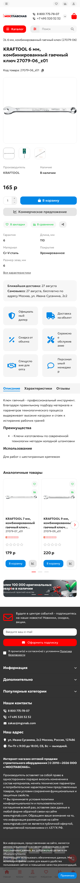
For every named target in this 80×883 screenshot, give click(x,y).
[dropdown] (6, 3)
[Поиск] (72, 29)
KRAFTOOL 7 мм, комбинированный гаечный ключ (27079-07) (20, 523)
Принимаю (67, 875)
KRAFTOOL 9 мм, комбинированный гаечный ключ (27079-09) (58, 523)
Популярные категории (25, 691)
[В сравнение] (34, 492)
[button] (5, 525)
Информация (15, 668)
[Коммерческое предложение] (33, 563)
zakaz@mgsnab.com (22, 723)
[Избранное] (56, 3)
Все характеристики (17, 273)
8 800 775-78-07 (48, 14)
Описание (11, 388)
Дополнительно (18, 679)
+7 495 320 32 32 (49, 18)
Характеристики (38, 388)
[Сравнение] (65, 3)
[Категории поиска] (34, 29)
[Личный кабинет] (73, 3)
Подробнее (10, 868)
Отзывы (63, 388)
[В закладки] (34, 484)
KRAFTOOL (11, 173)
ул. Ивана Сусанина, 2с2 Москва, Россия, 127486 (41, 740)
